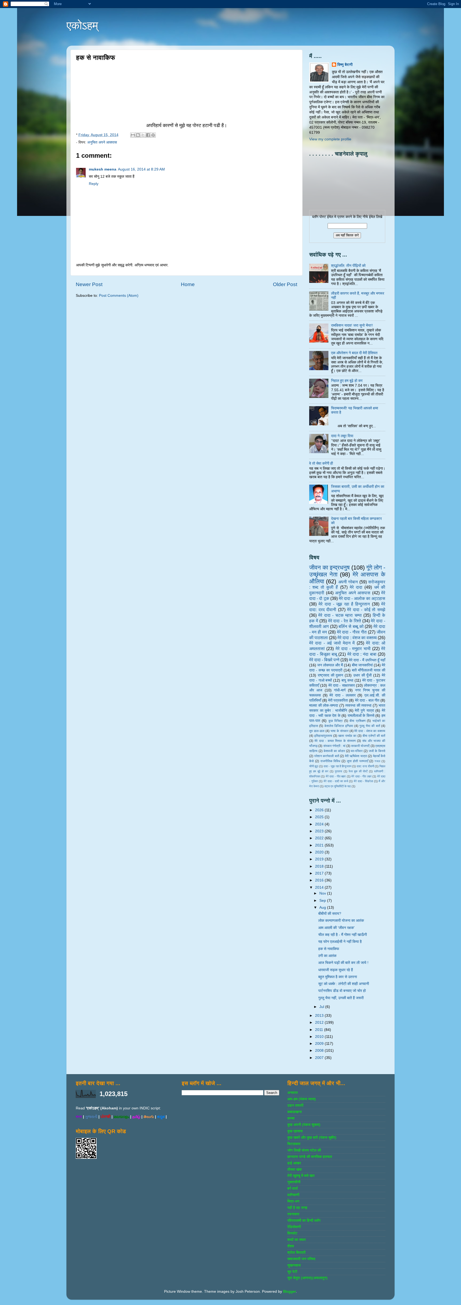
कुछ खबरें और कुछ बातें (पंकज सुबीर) (311, 1138)
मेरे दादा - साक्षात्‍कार (341, 685)
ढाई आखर (294, 1163)
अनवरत (292, 1093)
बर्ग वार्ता (292, 1189)
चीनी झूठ (313, 766)
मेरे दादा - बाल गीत (367, 700)
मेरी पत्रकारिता (338, 700)
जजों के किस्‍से (377, 751)
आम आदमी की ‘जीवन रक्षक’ (336, 928)
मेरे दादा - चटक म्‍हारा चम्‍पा (339, 615)
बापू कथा (347, 680)
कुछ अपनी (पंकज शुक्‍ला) (303, 1125)
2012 (320, 1023)
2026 (320, 810)
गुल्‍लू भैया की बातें (369, 726)
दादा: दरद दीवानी (365, 766)
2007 (320, 1058)
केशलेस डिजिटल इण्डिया (338, 726)
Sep (323, 901)
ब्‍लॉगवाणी (293, 1195)
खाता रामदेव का (347, 736)
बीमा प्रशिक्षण (357, 721)
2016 (320, 880)
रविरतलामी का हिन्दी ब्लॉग (303, 1221)
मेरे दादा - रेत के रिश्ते (344, 620)
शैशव (290, 1246)
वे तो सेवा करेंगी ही (321, 463)
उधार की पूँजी (362, 675)
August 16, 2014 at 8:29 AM (141, 169)
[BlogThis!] (138, 135)
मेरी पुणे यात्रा (364, 711)
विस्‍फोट (292, 1233)
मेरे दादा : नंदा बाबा (361, 654)
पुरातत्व (338, 771)
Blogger (289, 1292)
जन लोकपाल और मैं (330, 665)
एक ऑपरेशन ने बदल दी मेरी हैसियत (354, 353)
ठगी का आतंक (327, 956)
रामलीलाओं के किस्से (361, 716)
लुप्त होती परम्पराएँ (357, 761)
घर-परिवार (357, 751)
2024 (320, 824)
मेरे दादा (356, 587)
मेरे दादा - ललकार (342, 695)
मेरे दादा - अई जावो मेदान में (332, 642)
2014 (320, 887)
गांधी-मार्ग (339, 690)
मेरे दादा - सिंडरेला (363, 781)
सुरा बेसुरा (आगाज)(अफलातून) (307, 1278)
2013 (320, 1016)
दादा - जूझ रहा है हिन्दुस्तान (337, 766)
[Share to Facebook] (148, 135)
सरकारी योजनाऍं (360, 746)
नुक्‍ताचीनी (293, 1182)
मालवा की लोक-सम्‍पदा (323, 705)
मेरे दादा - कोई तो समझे (366, 609)
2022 (320, 838)
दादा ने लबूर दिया (342, 436)
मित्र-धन (293, 1201)
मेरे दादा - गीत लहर (361, 776)
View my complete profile (330, 139)
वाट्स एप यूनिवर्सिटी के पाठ (337, 786)
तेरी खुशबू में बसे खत (301, 1176)
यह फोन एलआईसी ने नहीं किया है (340, 942)
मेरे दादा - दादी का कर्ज (336, 781)
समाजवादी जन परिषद (301, 1259)
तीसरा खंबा (294, 1170)
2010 (320, 1037)
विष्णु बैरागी (345, 65)
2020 (320, 852)
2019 (320, 859)
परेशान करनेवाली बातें (326, 756)
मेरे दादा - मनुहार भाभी (353, 648)
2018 (320, 866)
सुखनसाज (294, 1265)
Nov (323, 893)
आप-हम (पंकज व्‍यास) (301, 1099)
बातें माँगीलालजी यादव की (368, 670)
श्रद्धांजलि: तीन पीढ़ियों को (348, 266)
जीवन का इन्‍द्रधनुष (329, 567)
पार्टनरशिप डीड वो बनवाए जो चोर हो (342, 991)
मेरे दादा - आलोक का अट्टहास (362, 598)
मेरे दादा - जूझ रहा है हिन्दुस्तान (344, 604)
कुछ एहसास (295, 1131)
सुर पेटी (292, 1272)
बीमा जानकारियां (362, 665)
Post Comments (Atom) (118, 296)
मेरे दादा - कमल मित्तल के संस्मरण (335, 741)
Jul (322, 1007)
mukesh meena (102, 169)
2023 (320, 831)
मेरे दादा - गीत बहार (336, 776)
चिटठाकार (293, 1144)
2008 (320, 1051)
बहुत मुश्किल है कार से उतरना (337, 977)
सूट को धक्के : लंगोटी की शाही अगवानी (343, 984)
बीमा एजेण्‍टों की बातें (374, 736)
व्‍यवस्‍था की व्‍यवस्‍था (358, 705)
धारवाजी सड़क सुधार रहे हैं (335, 970)
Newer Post (89, 284)
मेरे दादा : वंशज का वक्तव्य (357, 637)
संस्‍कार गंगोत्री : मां (334, 746)
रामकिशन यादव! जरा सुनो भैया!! (352, 325)
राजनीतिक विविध (330, 761)
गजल (377, 761)
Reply (93, 184)
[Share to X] (143, 135)
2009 (320, 1044)
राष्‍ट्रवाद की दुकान (330, 675)
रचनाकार (293, 1214)
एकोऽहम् (82, 25)
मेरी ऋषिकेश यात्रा (356, 756)
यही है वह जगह (297, 1208)
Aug (323, 907)
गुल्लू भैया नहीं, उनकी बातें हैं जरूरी (341, 998)
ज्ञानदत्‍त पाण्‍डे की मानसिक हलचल (309, 1157)
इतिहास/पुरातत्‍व (323, 736)
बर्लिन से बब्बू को (351, 626)
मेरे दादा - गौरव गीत (352, 632)
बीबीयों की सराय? (329, 914)
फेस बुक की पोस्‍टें (358, 771)
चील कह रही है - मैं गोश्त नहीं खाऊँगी (342, 935)
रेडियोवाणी (294, 1227)
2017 (320, 873)
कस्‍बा (291, 1118)
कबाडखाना (294, 1112)
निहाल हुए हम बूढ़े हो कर (347, 381)
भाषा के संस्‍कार (339, 731)
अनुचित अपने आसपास (102, 142)
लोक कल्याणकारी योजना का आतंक (341, 921)
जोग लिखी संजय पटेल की (304, 1150)
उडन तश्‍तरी (295, 1106)
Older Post (285, 284)
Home (188, 284)
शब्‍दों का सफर (296, 1240)
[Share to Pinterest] (153, 135)
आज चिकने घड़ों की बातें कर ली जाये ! (343, 963)
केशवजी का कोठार (334, 751)
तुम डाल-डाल (316, 731)
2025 (320, 817)
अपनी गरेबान (348, 581)
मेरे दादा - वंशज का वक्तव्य (369, 731)
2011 (319, 1030)
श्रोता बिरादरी (296, 1253)
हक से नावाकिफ (328, 949)
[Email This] (133, 135)
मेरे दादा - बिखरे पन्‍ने (324, 659)
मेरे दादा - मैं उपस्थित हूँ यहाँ (367, 660)
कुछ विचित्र (335, 721)
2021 (320, 845)
